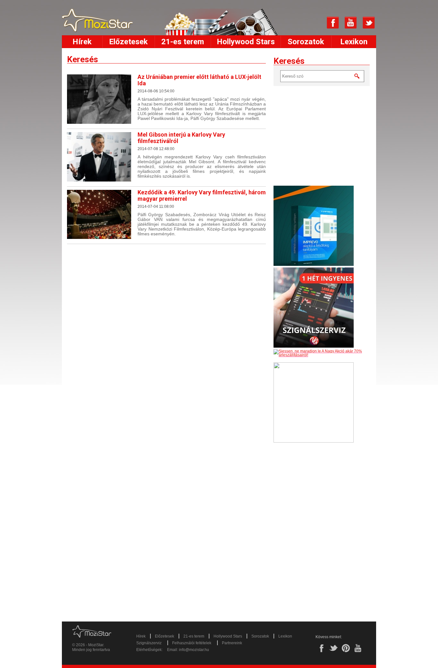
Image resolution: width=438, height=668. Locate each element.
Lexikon (353, 41)
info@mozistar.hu (194, 649)
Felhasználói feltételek (191, 643)
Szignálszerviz (149, 643)
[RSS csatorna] (315, 23)
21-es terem (182, 41)
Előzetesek (128, 41)
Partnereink (232, 643)
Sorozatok (306, 41)
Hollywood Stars (246, 41)
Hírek (82, 41)
